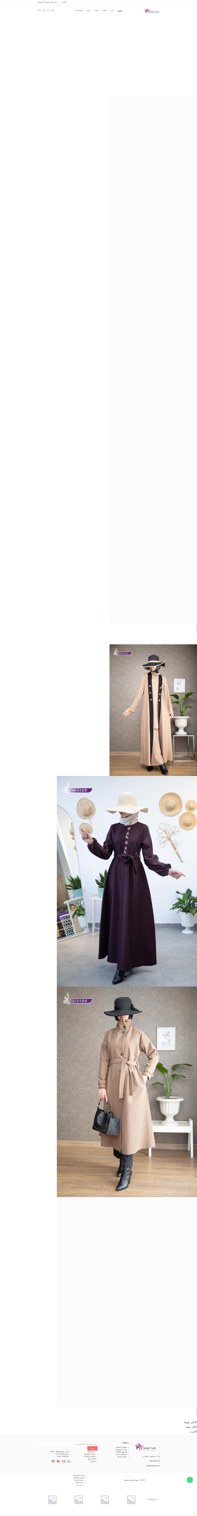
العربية (64, 2)
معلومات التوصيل (121, 1447)
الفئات (104, 10)
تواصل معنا (79, 10)
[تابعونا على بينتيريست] (125, 1443)
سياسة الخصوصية (121, 1449)
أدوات (96, 10)
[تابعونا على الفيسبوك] (126, 1443)
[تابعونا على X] (128, 1443)
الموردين (93, 1461)
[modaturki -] (151, 10)
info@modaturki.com (153, 1466)
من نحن (79, 1485)
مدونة (88, 10)
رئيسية (120, 10)
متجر (112, 10)
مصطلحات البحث (121, 1454)
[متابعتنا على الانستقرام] (123, 1443)
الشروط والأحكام (121, 1452)
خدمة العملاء (92, 1451)
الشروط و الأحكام (90, 1456)
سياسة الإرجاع (122, 1456)
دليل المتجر (79, 1482)
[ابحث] (39, 10)
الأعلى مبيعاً (92, 1459)
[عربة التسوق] (52, 10)
